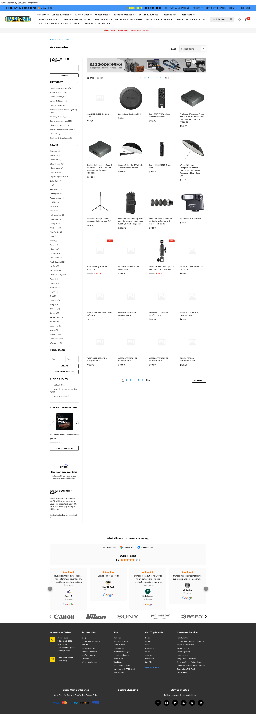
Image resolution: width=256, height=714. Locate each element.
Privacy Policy (183, 648)
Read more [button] (68, 585)
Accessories (101, 15)
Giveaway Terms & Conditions (190, 662)
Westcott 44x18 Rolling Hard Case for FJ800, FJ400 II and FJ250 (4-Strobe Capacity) (130, 221)
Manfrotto (149, 659)
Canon (148, 641)
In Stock (59, 385)
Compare (199, 380)
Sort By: (174, 49)
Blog (84, 638)
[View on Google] (68, 591)
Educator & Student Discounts (190, 641)
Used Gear (186, 15)
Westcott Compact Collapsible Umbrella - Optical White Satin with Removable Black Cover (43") (190, 170)
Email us (61, 661)
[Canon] (64, 616)
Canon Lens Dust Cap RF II (129, 114)
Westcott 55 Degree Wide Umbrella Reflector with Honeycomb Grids (160, 221)
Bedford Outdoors (89, 652)
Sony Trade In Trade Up (97, 24)
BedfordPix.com (88, 655)
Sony (147, 645)
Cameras (42, 15)
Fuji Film (148, 662)
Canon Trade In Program (128, 19)
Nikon (147, 638)
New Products (102, 19)
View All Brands (152, 667)
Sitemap (85, 659)
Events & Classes (148, 15)
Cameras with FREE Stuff (77, 19)
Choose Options (64, 448)
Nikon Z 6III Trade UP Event (191, 19)
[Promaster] (160, 616)
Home (53, 39)
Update (64, 366)
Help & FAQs (182, 638)
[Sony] (128, 616)
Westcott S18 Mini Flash (190, 218)
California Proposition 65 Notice (191, 665)
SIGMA (148, 652)
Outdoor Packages (124, 15)
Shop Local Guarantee (186, 659)
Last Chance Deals (49, 19)
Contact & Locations (177, 8)
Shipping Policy (183, 652)
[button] (64, 83)
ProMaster (150, 648)
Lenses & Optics (60, 15)
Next (167, 78)
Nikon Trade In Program (159, 19)
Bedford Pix (170, 15)
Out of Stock (61, 396)
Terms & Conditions (185, 645)
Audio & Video (82, 15)
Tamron (148, 655)
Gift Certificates (88, 648)
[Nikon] (96, 616)
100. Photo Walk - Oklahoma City (64, 434)
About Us (86, 645)
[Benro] (192, 616)
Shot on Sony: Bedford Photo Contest (60, 24)
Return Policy (183, 655)
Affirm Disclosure (89, 662)
